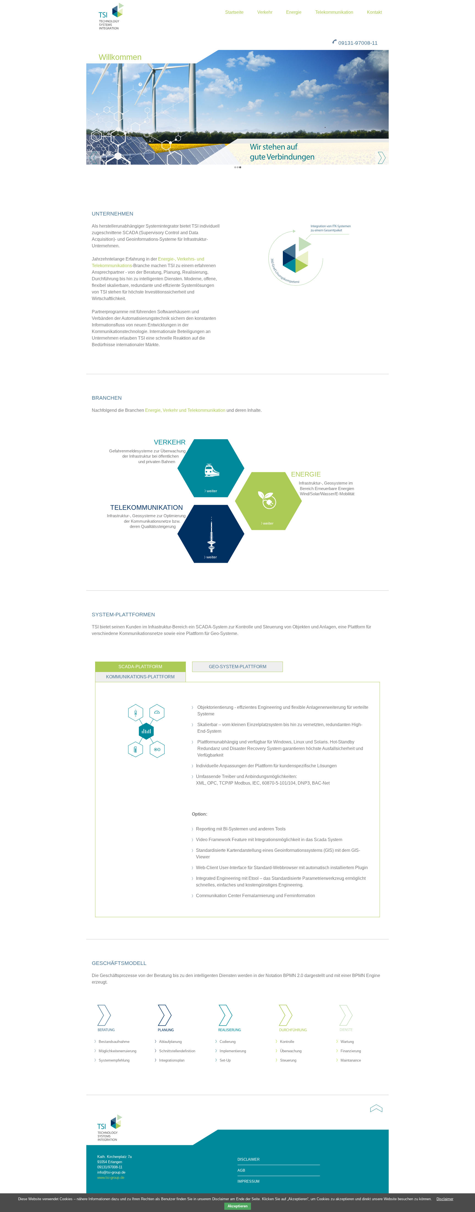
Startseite (234, 12)
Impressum (248, 1181)
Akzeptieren (238, 1206)
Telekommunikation (334, 12)
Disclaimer (248, 1159)
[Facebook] (375, 1148)
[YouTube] (380, 1148)
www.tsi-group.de (110, 1177)
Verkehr (264, 12)
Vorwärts (382, 158)
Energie (294, 12)
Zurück (93, 158)
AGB (241, 1170)
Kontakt (374, 12)
